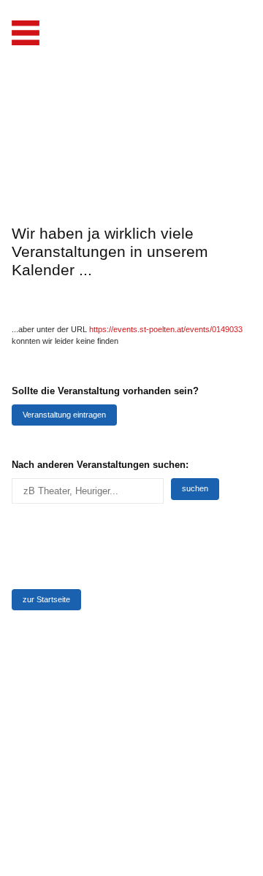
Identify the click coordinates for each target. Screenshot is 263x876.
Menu (25, 32)
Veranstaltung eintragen (64, 414)
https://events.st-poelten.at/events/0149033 (166, 329)
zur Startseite (46, 599)
